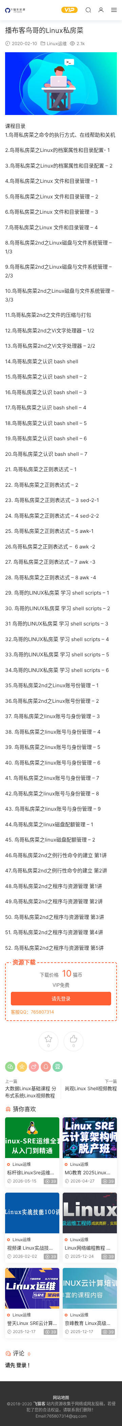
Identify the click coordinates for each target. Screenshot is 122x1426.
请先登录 (61, 998)
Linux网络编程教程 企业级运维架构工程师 (88, 1248)
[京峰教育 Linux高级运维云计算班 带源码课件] (90, 1288)
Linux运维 (57, 43)
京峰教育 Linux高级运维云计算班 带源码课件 (89, 1323)
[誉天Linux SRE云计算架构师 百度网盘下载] (32, 1288)
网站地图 (61, 1397)
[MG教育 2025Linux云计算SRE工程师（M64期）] (90, 1137)
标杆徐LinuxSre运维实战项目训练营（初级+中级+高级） (31, 1173)
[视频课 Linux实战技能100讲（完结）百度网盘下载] (32, 1213)
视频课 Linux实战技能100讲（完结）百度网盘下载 (31, 1248)
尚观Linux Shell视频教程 (91, 1088)
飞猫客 (15, 10)
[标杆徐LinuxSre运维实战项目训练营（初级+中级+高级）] (32, 1137)
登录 (21, 1365)
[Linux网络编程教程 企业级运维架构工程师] (90, 1213)
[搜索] (88, 9)
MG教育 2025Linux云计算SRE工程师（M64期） (88, 1173)
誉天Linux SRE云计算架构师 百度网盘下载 (30, 1323)
